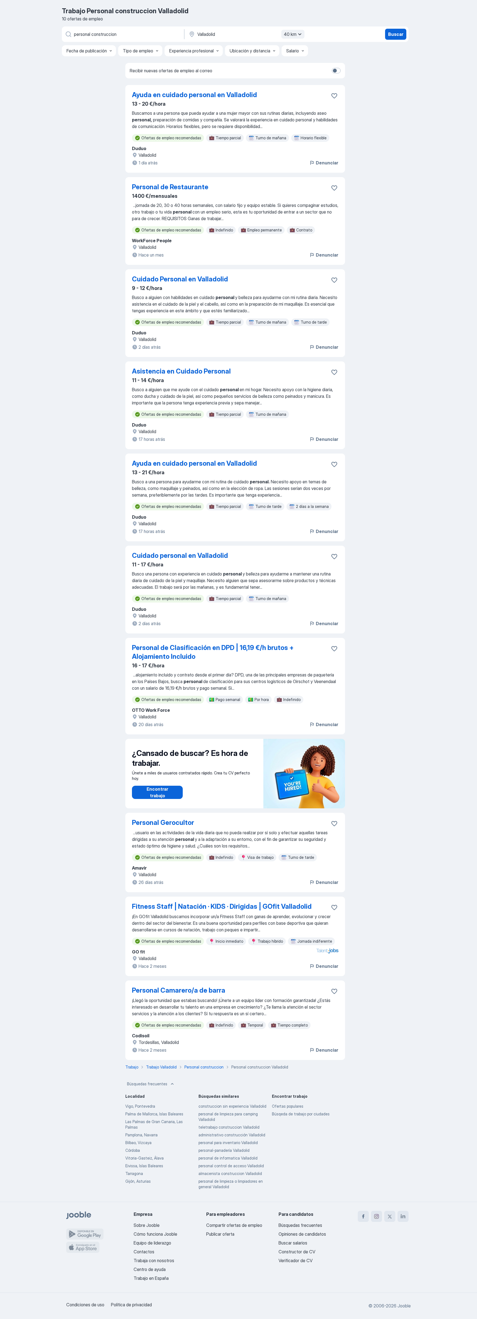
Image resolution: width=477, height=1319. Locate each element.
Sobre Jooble (147, 1225)
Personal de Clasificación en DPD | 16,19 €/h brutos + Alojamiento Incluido (213, 652)
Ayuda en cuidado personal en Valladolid (194, 95)
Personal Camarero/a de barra (178, 990)
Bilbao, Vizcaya (138, 1142)
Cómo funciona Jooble (155, 1234)
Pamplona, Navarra (141, 1135)
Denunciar (327, 163)
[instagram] (376, 1216)
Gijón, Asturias (138, 1181)
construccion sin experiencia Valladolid (232, 1106)
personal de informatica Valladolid (228, 1158)
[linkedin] (403, 1216)
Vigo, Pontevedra (140, 1106)
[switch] (336, 70)
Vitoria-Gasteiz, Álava (144, 1158)
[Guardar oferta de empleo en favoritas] (334, 96)
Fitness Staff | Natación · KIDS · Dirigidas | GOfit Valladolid (222, 906)
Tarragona (134, 1173)
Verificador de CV (295, 1260)
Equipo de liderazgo (152, 1243)
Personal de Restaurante (170, 187)
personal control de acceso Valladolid (231, 1165)
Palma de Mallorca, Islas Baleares (154, 1114)
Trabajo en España (151, 1278)
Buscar (395, 34)
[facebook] (363, 1216)
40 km (290, 34)
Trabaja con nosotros (154, 1260)
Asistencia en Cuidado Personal (181, 371)
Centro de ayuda (150, 1269)
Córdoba (132, 1150)
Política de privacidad (131, 1304)
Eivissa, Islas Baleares (144, 1165)
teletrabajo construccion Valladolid (228, 1127)
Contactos (144, 1251)
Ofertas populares (287, 1106)
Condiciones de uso (85, 1304)
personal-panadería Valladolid (224, 1150)
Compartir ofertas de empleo (234, 1225)
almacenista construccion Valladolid (230, 1173)
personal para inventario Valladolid (228, 1142)
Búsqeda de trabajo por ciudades (301, 1114)
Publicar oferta (220, 1234)
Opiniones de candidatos (302, 1234)
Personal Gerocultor (163, 823)
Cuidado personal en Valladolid (180, 555)
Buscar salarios (293, 1243)
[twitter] (389, 1216)
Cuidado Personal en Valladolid (180, 279)
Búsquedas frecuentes (147, 1083)
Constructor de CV (297, 1251)
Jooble (404, 1306)
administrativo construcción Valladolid (231, 1135)
